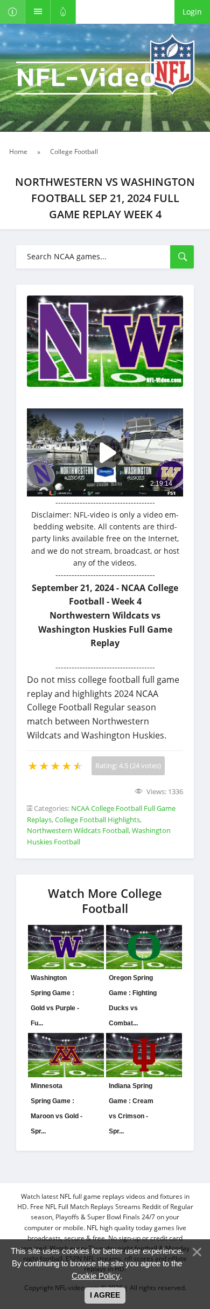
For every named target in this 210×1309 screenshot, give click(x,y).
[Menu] (38, 12)
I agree (105, 1295)
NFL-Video (86, 78)
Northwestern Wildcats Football (78, 830)
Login (192, 11)
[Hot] (63, 12)
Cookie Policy (96, 1275)
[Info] (12, 12)
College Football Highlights (97, 819)
